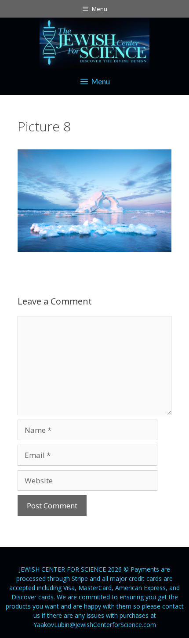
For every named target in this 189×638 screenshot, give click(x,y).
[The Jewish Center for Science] (94, 42)
